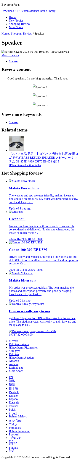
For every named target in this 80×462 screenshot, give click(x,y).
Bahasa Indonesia (19, 431)
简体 (12, 380)
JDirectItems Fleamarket (23, 347)
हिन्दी (11, 451)
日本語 (13, 388)
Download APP (10, 10)
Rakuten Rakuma (19, 344)
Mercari (13, 340)
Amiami (13, 364)
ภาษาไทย (15, 420)
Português (15, 427)
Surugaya (14, 350)
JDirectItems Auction (21, 357)
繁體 (12, 384)
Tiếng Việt (15, 437)
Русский (14, 434)
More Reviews (10, 55)
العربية (13, 413)
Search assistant (30, 10)
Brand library (47, 10)
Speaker (13, 61)
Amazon (14, 360)
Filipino (13, 447)
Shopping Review (19, 23)
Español (13, 399)
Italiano (13, 395)
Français (14, 402)
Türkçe (13, 424)
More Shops (16, 27)
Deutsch (14, 392)
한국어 (13, 405)
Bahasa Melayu (18, 416)
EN (11, 377)
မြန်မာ (13, 442)
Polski (12, 409)
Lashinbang (16, 367)
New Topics (16, 20)
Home (12, 17)
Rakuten (14, 354)
